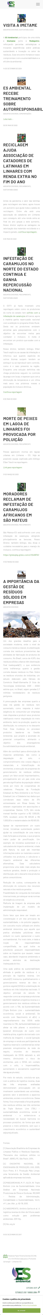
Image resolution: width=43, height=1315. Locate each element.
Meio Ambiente (25, 186)
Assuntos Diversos (10, 30)
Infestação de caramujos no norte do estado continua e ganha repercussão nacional (21, 274)
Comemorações (25, 114)
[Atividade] (21, 81)
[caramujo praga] (21, 251)
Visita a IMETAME (20, 25)
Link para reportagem (12, 467)
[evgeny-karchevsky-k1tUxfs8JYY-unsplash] (21, 138)
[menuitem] (37, 4)
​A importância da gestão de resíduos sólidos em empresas (21, 592)
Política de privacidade (29, 1305)
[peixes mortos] (21, 411)
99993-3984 (32, 1292)
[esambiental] (21, 18)
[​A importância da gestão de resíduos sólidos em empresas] (21, 574)
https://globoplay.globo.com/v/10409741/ (21, 555)
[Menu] (37, 4)
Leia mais (7, 119)
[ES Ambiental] (17, 4)
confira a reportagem (27, 232)
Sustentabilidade (26, 30)
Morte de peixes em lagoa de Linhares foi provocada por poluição (20, 429)
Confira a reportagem (12, 392)
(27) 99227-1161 (20, 1292)
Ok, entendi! (21, 1310)
